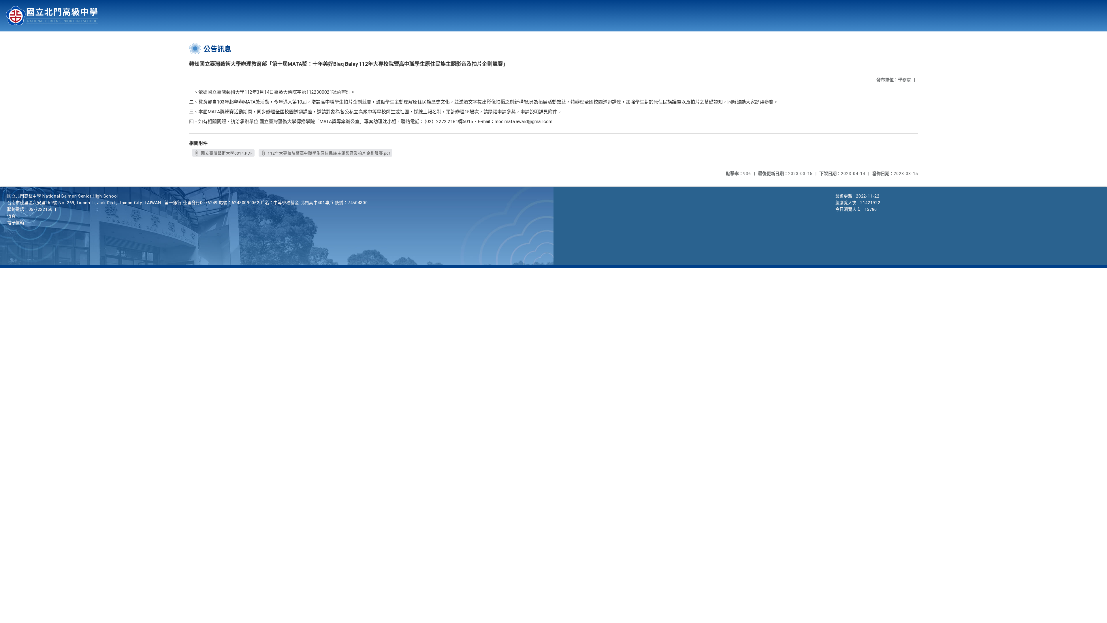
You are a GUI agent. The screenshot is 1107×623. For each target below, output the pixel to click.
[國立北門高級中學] (52, 15)
